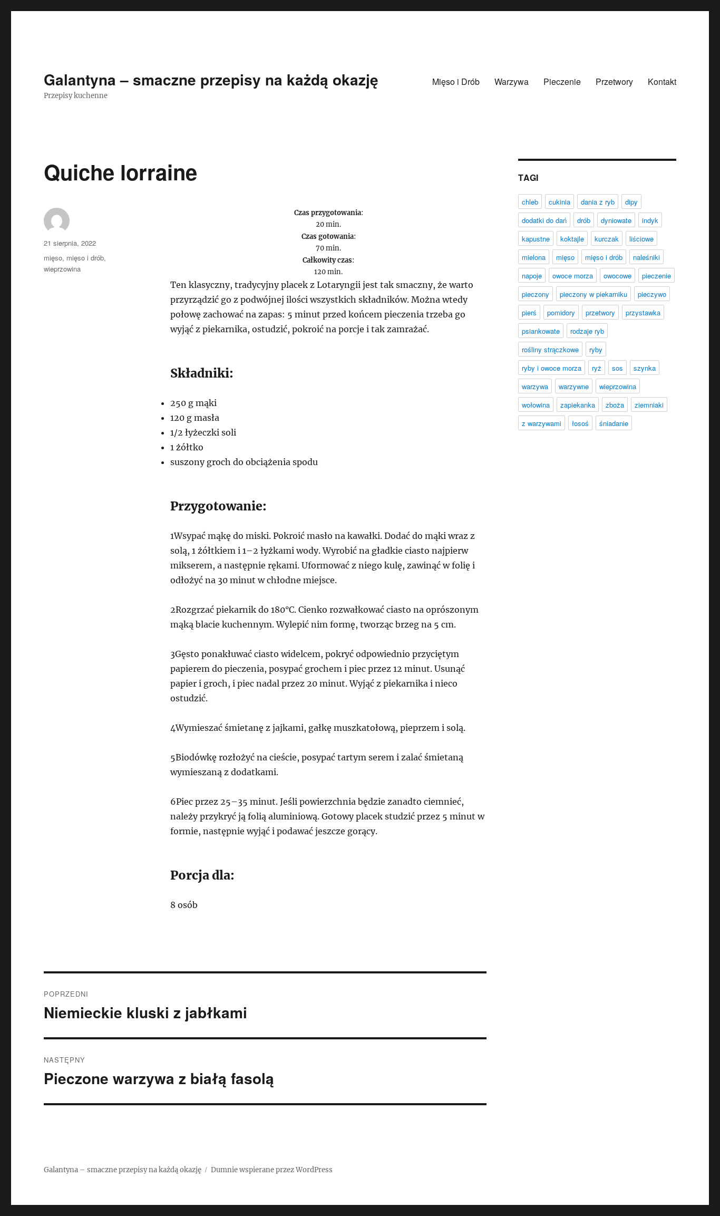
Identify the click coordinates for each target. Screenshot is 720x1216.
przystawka (643, 312)
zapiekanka (577, 405)
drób (583, 220)
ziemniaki (649, 405)
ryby (595, 349)
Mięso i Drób (456, 81)
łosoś (580, 423)
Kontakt (662, 81)
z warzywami (541, 423)
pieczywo (652, 294)
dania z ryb (598, 202)
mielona (534, 257)
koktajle (572, 239)
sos (617, 368)
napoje (532, 276)
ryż (596, 368)
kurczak (607, 239)
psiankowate (541, 331)
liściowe (641, 239)
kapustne (536, 239)
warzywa (535, 386)
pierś (529, 312)
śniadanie (613, 423)
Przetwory (614, 81)
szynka (645, 368)
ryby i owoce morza (551, 368)
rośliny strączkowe (550, 349)
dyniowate (616, 220)
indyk (650, 220)
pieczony (535, 294)
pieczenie (656, 276)
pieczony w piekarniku (593, 294)
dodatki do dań (544, 220)
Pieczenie (562, 81)
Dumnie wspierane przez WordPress (272, 1169)
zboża (615, 405)
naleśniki (646, 257)
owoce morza (572, 276)
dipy (631, 202)
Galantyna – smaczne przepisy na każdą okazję (211, 79)
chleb (530, 202)
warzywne (574, 386)
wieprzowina (62, 269)
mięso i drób (85, 258)
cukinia (559, 202)
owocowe (617, 276)
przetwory (600, 312)
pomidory (561, 312)
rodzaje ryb (587, 331)
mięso (53, 258)
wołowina (536, 405)
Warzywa (511, 81)
